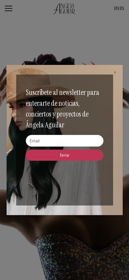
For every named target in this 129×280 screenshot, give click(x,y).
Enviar (64, 155)
